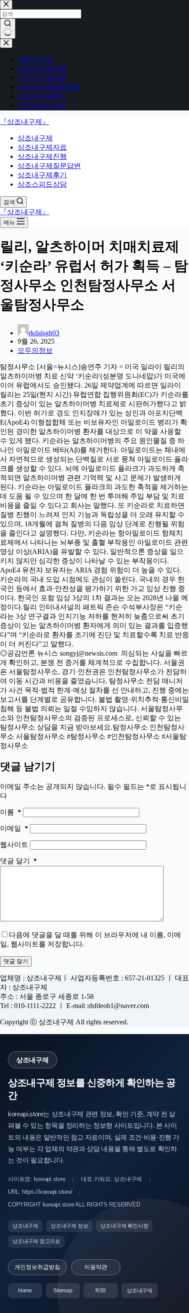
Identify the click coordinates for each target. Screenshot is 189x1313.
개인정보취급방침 (37, 1267)
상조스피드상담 (42, 184)
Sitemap (63, 1290)
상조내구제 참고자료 (36, 1241)
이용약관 (95, 1267)
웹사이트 (15, 844)
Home (25, 1290)
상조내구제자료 (42, 147)
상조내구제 (35, 138)
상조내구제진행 (42, 156)
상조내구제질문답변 (49, 165)
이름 (10, 812)
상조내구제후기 (42, 175)
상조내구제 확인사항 (124, 1226)
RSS (100, 1290)
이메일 (14, 828)
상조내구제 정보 (69, 1226)
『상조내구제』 (24, 121)
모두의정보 (35, 350)
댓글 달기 (18, 861)
